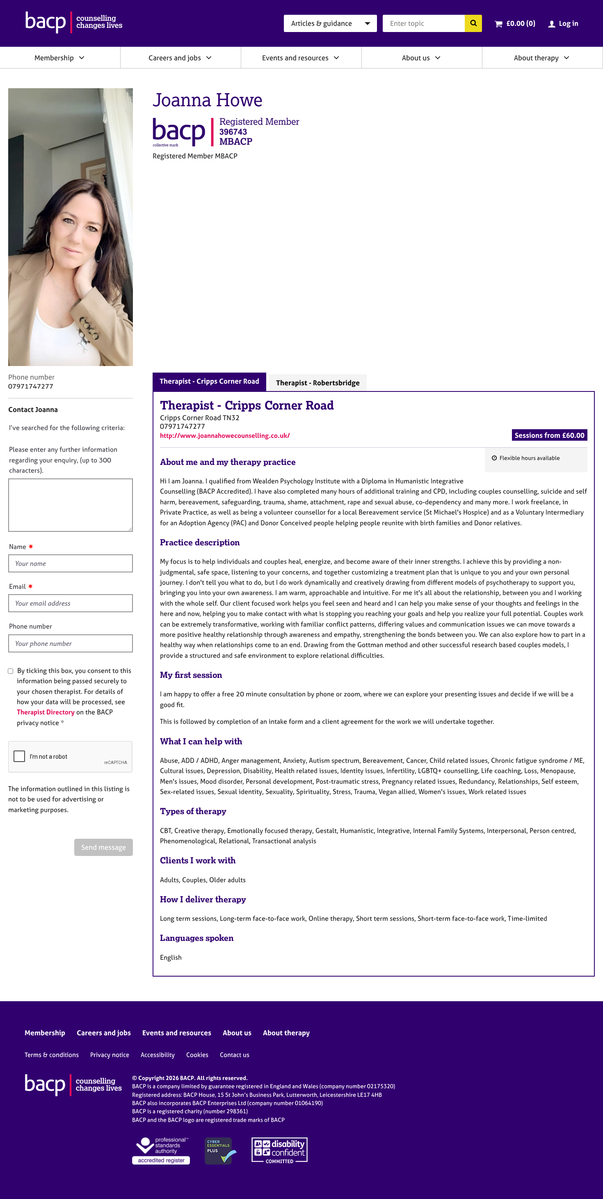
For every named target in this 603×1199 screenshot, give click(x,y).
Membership (54, 57)
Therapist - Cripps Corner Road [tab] (209, 381)
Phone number (30, 626)
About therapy (536, 57)
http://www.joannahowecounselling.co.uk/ (225, 435)
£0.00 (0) (520, 23)
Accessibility (158, 1055)
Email (17, 586)
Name (17, 546)
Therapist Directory (46, 712)
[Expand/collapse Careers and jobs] (208, 57)
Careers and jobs (174, 57)
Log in (568, 23)
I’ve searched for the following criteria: (67, 427)
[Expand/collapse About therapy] (566, 57)
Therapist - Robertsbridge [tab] (318, 382)
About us (416, 57)
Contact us (234, 1055)
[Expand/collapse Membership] (81, 57)
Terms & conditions (52, 1055)
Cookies (197, 1055)
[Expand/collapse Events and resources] (336, 57)
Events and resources (295, 57)
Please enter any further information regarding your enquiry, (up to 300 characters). (63, 459)
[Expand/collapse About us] (437, 57)
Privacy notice (109, 1055)
